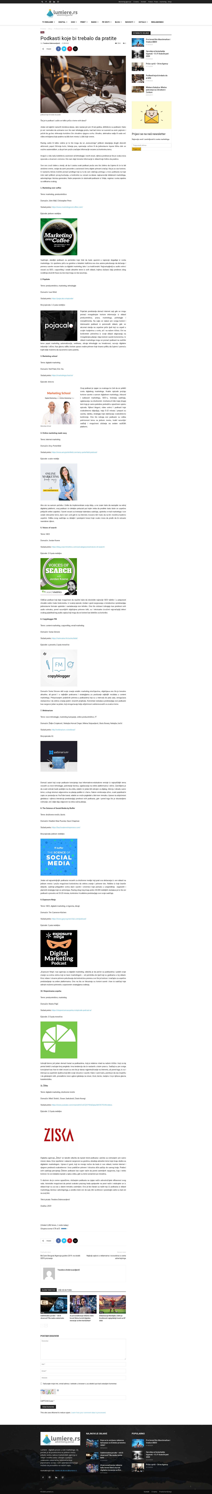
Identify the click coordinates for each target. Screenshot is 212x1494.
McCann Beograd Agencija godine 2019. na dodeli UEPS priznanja (60, 1257)
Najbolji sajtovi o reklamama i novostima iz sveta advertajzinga (106, 1257)
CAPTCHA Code (46, 1401)
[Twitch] (58, 1)
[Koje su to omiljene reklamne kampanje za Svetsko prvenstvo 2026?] (92, 1443)
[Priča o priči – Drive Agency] (138, 66)
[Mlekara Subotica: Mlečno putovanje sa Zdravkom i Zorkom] (138, 89)
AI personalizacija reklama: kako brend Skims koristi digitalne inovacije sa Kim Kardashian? (82, 1318)
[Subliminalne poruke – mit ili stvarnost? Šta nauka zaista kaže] (53, 1304)
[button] (42, 2)
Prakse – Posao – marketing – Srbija (160, 2)
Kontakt (143, 2)
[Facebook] (46, 1)
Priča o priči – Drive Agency (157, 64)
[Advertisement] (127, 12)
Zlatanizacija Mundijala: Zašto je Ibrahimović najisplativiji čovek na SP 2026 (112, 1318)
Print (83, 22)
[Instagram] (50, 1)
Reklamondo (157, 22)
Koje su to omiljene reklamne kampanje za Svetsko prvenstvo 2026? (113, 1442)
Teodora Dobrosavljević (51, 43)
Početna (43, 29)
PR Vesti (106, 22)
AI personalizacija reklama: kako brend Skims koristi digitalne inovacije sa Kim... (111, 1467)
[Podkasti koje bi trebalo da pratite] (138, 78)
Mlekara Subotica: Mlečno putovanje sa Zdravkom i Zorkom (156, 89)
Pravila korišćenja (165, 1492)
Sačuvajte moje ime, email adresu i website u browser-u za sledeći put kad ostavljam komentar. (80, 1384)
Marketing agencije (125, 2)
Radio (94, 22)
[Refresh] (58, 1390)
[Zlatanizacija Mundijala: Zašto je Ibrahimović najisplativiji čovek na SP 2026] (112, 1304)
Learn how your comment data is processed (88, 1413)
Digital (62, 22)
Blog (117, 22)
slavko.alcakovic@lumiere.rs (66, 1470)
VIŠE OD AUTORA (65, 1290)
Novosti (129, 22)
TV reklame (47, 22)
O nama (136, 2)
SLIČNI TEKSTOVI (48, 1290)
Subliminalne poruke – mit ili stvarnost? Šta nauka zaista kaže (111, 1455)
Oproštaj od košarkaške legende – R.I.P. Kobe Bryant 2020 (157, 53)
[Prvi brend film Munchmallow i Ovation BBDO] (138, 42)
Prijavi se (136, 149)
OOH (73, 22)
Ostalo (142, 22)
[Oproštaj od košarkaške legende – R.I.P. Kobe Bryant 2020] (138, 54)
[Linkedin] (54, 1)
